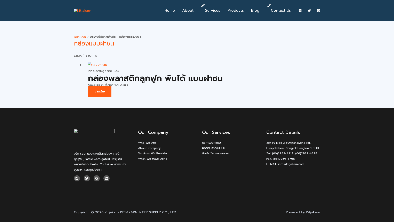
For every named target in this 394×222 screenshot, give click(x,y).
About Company (149, 148)
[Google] (97, 178)
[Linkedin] (106, 178)
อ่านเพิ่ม (99, 91)
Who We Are (147, 143)
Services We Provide (152, 153)
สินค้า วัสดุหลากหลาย (215, 153)
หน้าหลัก (80, 37)
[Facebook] (300, 10)
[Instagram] (318, 10)
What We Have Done (152, 159)
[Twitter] (309, 10)
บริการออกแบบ (211, 143)
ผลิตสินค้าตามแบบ (213, 148)
